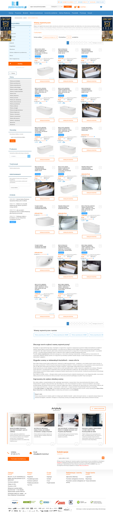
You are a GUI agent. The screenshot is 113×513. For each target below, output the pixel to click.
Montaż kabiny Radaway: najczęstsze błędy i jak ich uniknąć (18, 430)
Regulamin (59, 462)
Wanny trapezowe (15, 112)
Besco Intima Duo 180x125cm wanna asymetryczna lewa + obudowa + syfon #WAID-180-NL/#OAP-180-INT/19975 (65, 248)
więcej (12, 221)
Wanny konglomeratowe (16, 110)
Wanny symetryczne (15, 83)
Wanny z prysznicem (15, 116)
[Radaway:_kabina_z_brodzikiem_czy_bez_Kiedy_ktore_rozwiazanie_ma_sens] (100, 444)
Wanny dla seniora (15, 118)
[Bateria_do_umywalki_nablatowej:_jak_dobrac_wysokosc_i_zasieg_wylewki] (52, 444)
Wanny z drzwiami (15, 114)
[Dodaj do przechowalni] (53, 50)
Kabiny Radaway (64, 13)
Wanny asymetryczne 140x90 (60, 335)
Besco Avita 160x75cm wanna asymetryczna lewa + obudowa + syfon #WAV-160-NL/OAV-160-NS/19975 (64, 130)
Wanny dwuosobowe (15, 101)
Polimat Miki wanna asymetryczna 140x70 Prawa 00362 (87, 129)
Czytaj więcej (37, 32)
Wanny (11, 13)
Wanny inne (13, 93)
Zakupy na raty (12, 484)
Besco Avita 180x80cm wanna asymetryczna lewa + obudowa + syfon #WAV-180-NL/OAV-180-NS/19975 (41, 287)
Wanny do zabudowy (15, 99)
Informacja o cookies (81, 509)
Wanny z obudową (15, 120)
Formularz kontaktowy (18, 459)
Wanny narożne (14, 97)
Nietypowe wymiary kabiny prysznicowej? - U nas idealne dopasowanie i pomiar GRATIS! (16, 489)
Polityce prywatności (84, 465)
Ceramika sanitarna (50, 13)
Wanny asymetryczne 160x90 (97, 335)
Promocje (83, 13)
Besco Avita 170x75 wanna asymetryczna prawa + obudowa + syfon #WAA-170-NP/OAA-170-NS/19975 (41, 52)
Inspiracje (49, 476)
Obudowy (12, 124)
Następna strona (97, 43)
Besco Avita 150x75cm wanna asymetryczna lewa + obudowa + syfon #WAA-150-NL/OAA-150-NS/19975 (64, 91)
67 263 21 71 (15, 454)
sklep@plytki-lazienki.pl (41, 454)
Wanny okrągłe (14, 108)
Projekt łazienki (51, 483)
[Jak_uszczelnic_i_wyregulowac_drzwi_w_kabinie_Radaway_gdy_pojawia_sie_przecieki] (76, 444)
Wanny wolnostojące (15, 87)
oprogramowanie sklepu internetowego (96, 509)
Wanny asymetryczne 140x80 (79, 335)
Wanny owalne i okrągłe (16, 89)
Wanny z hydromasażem (16, 91)
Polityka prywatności (32, 483)
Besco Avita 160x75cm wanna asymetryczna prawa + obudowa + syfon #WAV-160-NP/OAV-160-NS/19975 (41, 130)
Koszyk (90, 13)
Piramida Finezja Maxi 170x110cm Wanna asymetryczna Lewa (63, 207)
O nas (48, 481)
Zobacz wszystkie (99, 408)
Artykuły (12, 195)
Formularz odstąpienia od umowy (75, 479)
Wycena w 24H (12, 486)
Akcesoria (12, 122)
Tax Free (29, 485)
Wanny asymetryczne (15, 85)
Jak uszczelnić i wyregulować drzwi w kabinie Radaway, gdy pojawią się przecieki (20, 211)
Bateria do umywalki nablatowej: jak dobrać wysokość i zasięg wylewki (18, 205)
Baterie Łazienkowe (36, 13)
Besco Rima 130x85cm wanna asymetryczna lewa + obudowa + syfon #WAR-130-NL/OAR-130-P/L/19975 (88, 248)
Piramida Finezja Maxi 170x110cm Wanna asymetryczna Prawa (87, 168)
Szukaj (20, 64)
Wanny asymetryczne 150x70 (42, 335)
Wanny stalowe (14, 106)
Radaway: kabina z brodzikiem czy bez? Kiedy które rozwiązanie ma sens (18, 218)
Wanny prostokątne (15, 81)
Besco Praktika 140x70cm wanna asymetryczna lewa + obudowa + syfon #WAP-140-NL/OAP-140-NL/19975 (88, 208)
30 (90, 43)
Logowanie (89, 476)
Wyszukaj (13, 130)
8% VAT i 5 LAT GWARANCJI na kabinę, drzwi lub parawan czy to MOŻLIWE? (16, 478)
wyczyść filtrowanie (20, 67)
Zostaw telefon (14, 187)
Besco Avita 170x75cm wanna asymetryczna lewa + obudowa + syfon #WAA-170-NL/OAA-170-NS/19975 (41, 91)
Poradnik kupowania (32, 479)
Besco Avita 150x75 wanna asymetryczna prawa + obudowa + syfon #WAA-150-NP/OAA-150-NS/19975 (64, 169)
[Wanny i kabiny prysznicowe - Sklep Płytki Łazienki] (17, 4)
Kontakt (49, 479)
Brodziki (25, 13)
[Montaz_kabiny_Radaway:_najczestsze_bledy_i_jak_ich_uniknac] (28, 444)
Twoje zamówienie (91, 481)
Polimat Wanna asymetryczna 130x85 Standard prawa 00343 (41, 207)
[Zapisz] (103, 458)
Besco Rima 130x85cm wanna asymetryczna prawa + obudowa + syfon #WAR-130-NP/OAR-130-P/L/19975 (64, 287)
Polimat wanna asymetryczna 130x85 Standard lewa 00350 (40, 246)
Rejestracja (89, 479)
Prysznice (18, 13)
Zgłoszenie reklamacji (71, 476)
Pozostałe (75, 13)
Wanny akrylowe (14, 95)
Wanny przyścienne (15, 104)
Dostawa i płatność (13, 482)
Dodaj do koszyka (45, 81)
